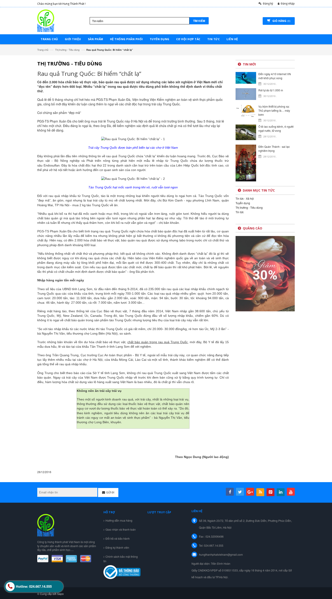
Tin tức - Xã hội (245, 198)
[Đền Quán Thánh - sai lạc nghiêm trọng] (246, 162)
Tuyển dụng (243, 203)
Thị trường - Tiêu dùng (67, 49)
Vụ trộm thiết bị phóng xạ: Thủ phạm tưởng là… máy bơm (274, 110)
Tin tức (240, 212)
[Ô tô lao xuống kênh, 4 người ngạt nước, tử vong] (246, 132)
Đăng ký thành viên (117, 547)
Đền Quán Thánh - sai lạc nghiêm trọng (274, 149)
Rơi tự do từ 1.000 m (270, 90)
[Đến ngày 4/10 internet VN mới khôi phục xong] (246, 77)
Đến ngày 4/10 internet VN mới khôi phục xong (274, 76)
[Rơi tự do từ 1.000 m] (246, 93)
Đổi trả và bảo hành (117, 538)
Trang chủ (42, 49)
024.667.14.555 (213, 545)
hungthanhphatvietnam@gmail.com (221, 554)
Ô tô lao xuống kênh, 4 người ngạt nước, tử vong (276, 128)
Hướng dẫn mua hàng (118, 520)
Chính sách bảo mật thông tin (120, 559)
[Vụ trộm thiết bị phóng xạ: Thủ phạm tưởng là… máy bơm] (246, 110)
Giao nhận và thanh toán (120, 529)
